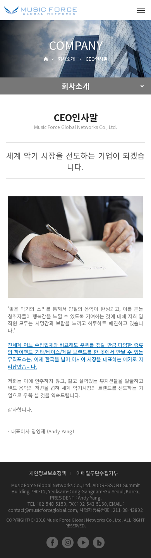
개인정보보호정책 (47, 473)
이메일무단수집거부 (97, 473)
